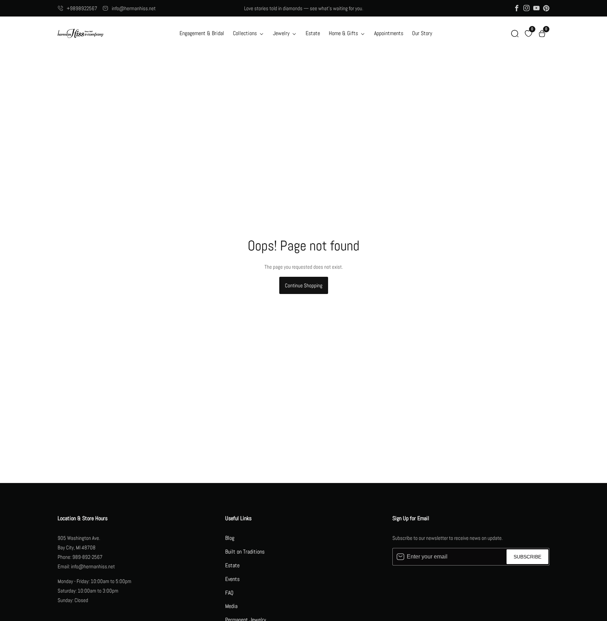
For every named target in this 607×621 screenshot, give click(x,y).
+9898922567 (82, 8)
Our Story (422, 33)
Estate (313, 33)
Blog (229, 538)
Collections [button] (245, 33)
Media (231, 606)
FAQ (229, 592)
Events (232, 579)
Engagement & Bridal (202, 33)
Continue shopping (303, 285)
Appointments (388, 33)
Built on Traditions (245, 551)
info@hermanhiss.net (134, 8)
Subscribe (527, 557)
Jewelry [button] (282, 33)
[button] (515, 33)
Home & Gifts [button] (344, 33)
